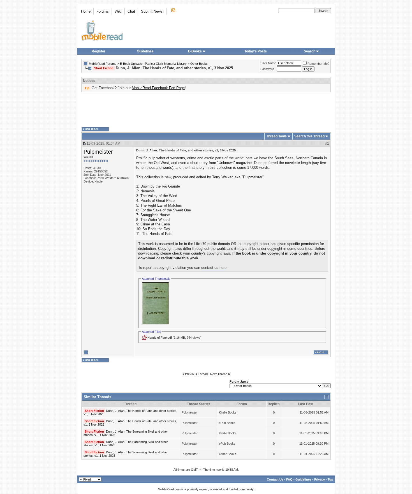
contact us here (213, 268)
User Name (268, 63)
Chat (131, 11)
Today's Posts (255, 51)
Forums (102, 11)
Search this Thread (309, 136)
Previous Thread (196, 374)
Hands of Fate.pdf (159, 337)
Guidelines (145, 51)
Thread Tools (276, 136)
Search (309, 51)
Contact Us (275, 479)
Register (98, 51)
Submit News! (152, 11)
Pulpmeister (98, 152)
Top (330, 479)
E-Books (195, 51)
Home (86, 11)
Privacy (319, 479)
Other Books (199, 63)
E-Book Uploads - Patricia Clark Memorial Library (153, 63)
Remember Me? (318, 63)
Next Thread (218, 374)
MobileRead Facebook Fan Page (158, 88)
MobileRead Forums (102, 63)
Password (267, 69)
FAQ (289, 479)
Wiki (118, 11)
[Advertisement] (206, 109)
